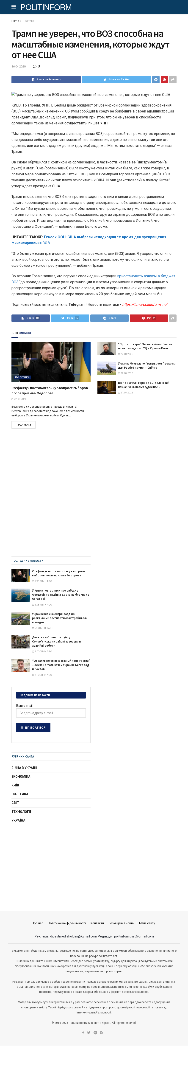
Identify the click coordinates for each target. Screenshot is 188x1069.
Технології (21, 812)
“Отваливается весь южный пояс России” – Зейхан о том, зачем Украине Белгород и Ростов (61, 665)
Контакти (97, 923)
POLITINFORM (46, 7)
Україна (18, 820)
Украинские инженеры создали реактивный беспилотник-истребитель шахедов (59, 618)
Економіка (20, 776)
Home (15, 20)
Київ (15, 785)
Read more (23, 424)
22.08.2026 (20, 399)
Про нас (37, 923)
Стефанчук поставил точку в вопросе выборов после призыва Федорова (58, 573)
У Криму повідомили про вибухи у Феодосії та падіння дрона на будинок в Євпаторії (60, 595)
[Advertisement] (51, 862)
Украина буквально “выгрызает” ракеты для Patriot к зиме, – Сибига (146, 366)
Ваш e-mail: (24, 705)
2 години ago (43, 651)
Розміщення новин (121, 923)
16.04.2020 (18, 66)
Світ (15, 803)
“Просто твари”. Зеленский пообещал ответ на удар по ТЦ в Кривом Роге (145, 346)
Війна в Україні (24, 768)
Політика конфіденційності (67, 923)
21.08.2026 (126, 392)
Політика (28, 20)
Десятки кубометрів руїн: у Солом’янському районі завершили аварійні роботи (56, 641)
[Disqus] (94, 497)
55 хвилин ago (43, 628)
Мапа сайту (147, 923)
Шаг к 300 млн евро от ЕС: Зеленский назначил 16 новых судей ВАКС (143, 385)
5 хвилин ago (43, 581)
